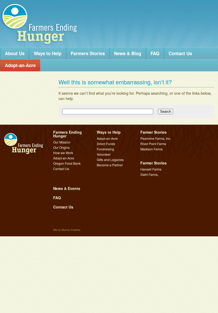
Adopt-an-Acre (20, 65)
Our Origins (61, 147)
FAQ (154, 53)
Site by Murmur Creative (66, 230)
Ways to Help (47, 53)
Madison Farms (151, 149)
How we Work (63, 152)
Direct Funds (106, 143)
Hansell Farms (150, 169)
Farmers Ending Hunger (40, 23)
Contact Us (180, 53)
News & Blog (127, 53)
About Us (14, 53)
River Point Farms (153, 143)
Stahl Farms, (149, 174)
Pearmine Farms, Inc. (155, 138)
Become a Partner (110, 165)
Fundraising (105, 149)
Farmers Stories (88, 53)
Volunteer (104, 154)
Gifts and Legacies (110, 159)
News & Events (66, 188)
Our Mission (61, 142)
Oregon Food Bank (67, 163)
